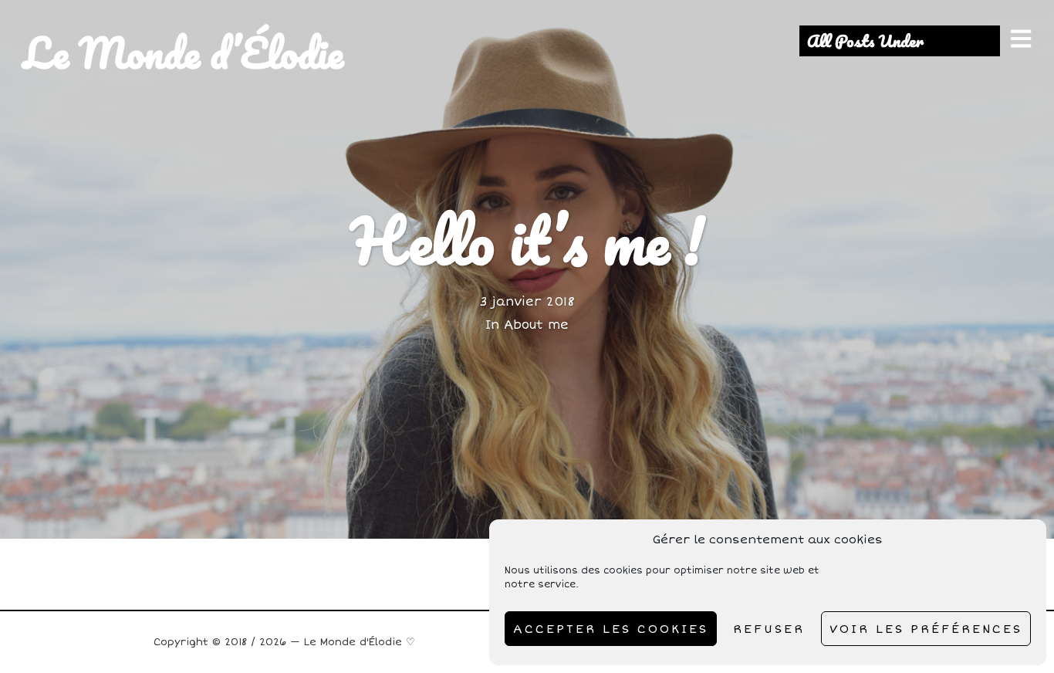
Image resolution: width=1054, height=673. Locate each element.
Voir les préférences (925, 629)
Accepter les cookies (610, 629)
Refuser (769, 629)
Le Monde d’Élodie (183, 52)
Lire (527, 269)
